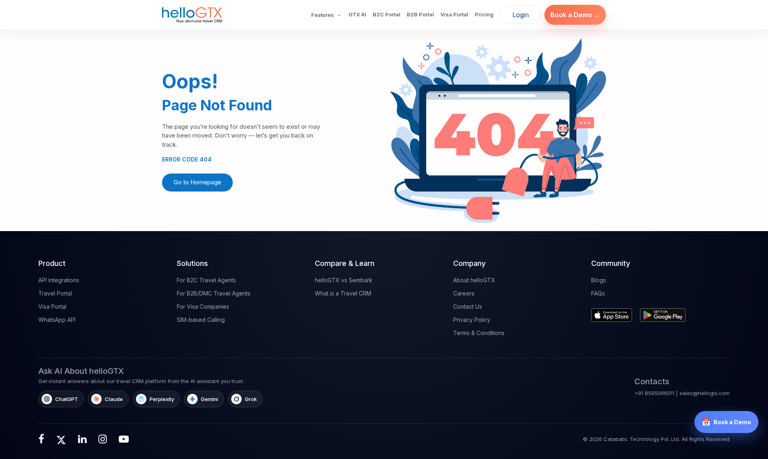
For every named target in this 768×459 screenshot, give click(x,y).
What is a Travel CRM (343, 293)
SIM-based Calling (201, 319)
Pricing (484, 14)
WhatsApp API (57, 319)
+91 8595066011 (654, 393)
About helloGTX (474, 280)
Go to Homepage (197, 182)
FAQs (598, 293)
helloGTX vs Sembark (343, 280)
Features (322, 15)
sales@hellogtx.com (705, 393)
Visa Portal (454, 14)
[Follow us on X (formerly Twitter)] (61, 439)
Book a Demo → (575, 15)
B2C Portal (386, 14)
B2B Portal (420, 14)
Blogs (598, 280)
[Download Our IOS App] (613, 312)
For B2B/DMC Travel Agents (213, 293)
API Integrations (58, 280)
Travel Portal (55, 293)
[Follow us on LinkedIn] (82, 439)
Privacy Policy (471, 319)
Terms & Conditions (478, 332)
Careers (463, 293)
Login (520, 15)
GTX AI (357, 14)
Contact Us (467, 306)
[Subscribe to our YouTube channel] (124, 439)
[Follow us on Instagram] (102, 439)
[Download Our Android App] (665, 312)
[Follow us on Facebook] (41, 439)
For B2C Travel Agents (206, 280)
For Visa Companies (203, 306)
